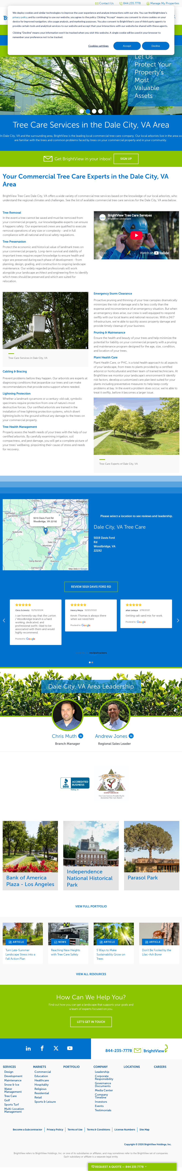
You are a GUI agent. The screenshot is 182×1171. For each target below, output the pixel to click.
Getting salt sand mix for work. (144, 616)
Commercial (42, 1071)
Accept (127, 45)
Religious (40, 1088)
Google (83, 568)
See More (30, 846)
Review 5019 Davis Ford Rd (91, 586)
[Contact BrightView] (137, 1051)
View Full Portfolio (91, 906)
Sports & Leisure (45, 1101)
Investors (101, 1101)
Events (99, 1105)
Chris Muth (65, 736)
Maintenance (13, 1080)
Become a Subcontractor (27, 1129)
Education (41, 1076)
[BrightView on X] (56, 1049)
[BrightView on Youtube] (70, 1049)
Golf (7, 1100)
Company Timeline (101, 1096)
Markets (39, 1066)
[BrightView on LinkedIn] (29, 1049)
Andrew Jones (112, 736)
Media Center (104, 1090)
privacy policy (20, 17)
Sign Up (126, 158)
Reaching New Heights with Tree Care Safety (65, 952)
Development (13, 1076)
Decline (156, 45)
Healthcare (41, 1080)
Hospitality (41, 1084)
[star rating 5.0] (35, 604)
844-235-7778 (118, 1050)
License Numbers (124, 1129)
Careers (160, 1066)
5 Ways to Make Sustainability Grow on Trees (111, 954)
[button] (45, 531)
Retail (38, 1097)
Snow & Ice (11, 1084)
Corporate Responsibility (104, 1077)
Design (8, 1071)
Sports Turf (11, 1104)
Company (100, 1066)
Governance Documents (103, 1085)
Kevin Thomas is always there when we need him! (89, 617)
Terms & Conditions (98, 1129)
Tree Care (10, 1096)
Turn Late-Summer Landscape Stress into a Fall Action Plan (20, 954)
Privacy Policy (55, 1129)
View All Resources (91, 974)
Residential (41, 1093)
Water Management (13, 1090)
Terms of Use (75, 1129)
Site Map (144, 1129)
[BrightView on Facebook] (42, 1049)
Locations (132, 1066)
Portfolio (71, 1066)
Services (9, 1066)
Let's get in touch (91, 1022)
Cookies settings (98, 45)
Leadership (102, 1071)
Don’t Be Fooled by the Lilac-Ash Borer (156, 952)
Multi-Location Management (14, 1110)
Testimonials (103, 1110)
